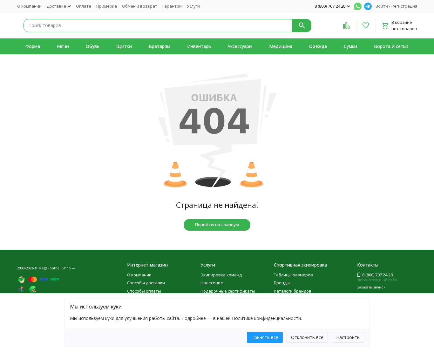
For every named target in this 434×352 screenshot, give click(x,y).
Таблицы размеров (293, 275)
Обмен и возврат (139, 6)
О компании (29, 6)
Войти (382, 6)
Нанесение (211, 283)
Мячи (63, 46)
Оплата (83, 6)
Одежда (318, 46)
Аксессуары (239, 46)
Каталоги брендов (292, 291)
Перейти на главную (217, 224)
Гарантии (172, 6)
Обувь (92, 46)
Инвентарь (199, 46)
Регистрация (404, 6)
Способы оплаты (144, 291)
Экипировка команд (221, 275)
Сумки (350, 46)
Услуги (193, 6)
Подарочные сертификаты (227, 291)
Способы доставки (146, 283)
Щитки (124, 46)
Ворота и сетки (391, 46)
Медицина (280, 46)
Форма (32, 46)
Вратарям (159, 46)
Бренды (282, 283)
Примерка (106, 6)
